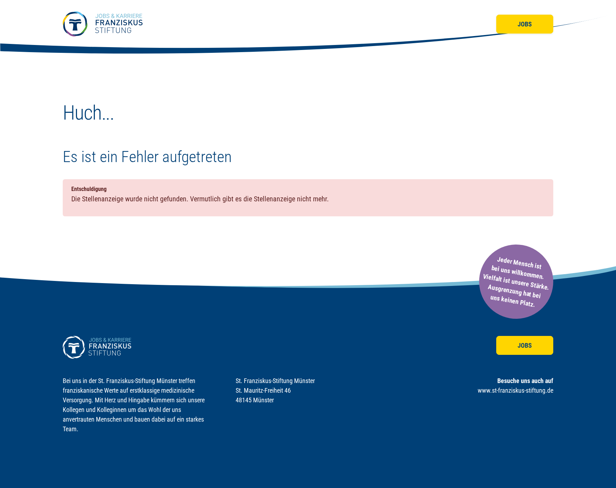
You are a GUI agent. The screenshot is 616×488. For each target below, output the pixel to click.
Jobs (525, 24)
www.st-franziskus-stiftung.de (515, 390)
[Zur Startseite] (103, 23)
